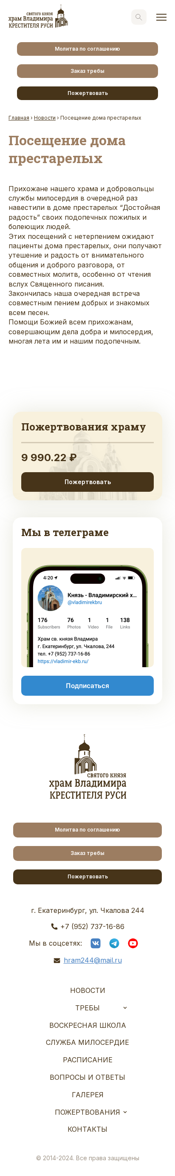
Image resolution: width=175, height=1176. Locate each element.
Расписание (88, 1060)
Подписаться (87, 686)
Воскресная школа (87, 1025)
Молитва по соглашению (87, 49)
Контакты (87, 1129)
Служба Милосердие (87, 1042)
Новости (87, 990)
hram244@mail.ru (93, 960)
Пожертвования (87, 1112)
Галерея (88, 1094)
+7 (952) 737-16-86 (92, 926)
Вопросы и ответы (87, 1077)
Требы (87, 1008)
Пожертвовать (88, 93)
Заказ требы (87, 71)
